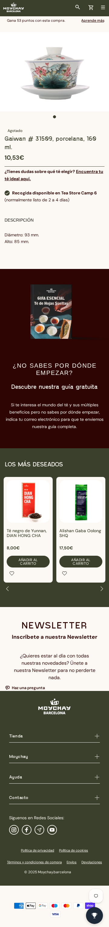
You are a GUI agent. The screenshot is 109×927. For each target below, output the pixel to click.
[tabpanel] (54, 71)
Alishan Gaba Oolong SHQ (80, 533)
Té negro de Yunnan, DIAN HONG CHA (27, 533)
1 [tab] (54, 116)
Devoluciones (91, 862)
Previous (7, 588)
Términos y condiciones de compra (34, 862)
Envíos (72, 862)
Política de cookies (73, 850)
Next (101, 588)
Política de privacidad (37, 850)
